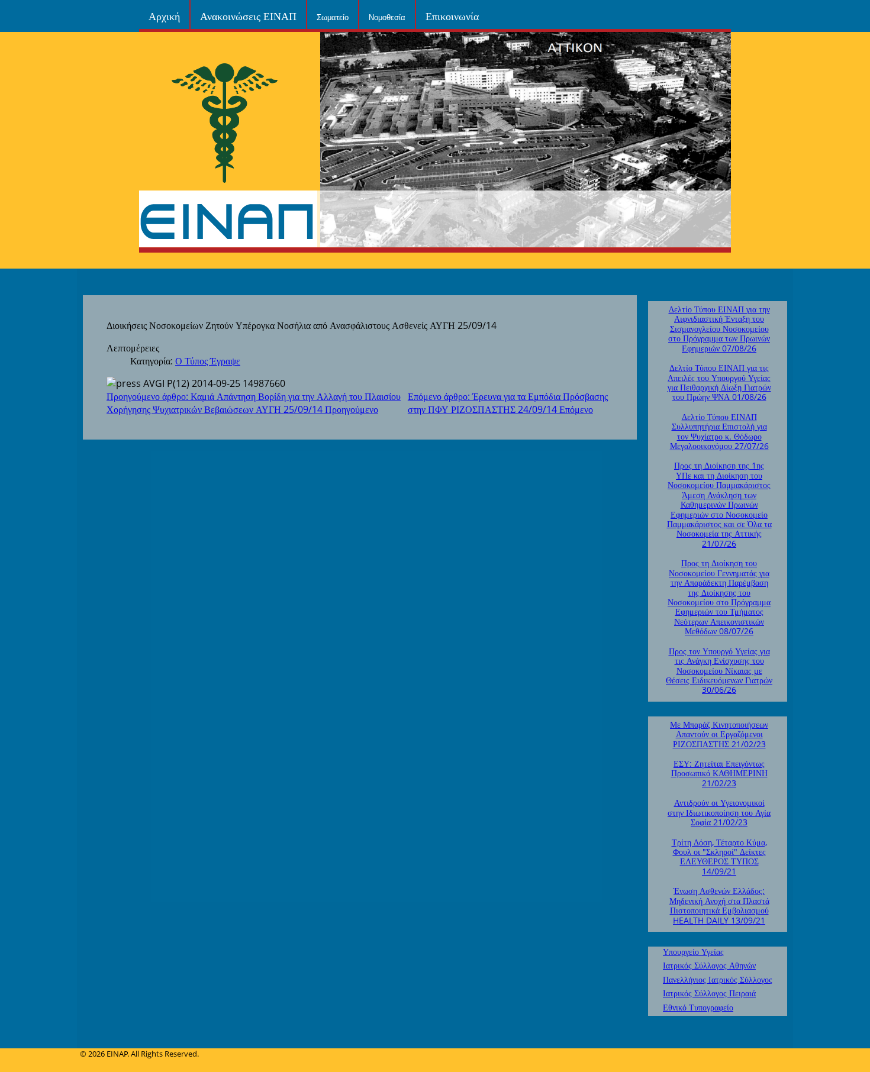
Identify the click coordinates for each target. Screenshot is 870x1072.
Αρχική (164, 15)
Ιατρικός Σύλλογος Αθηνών (709, 965)
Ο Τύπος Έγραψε (207, 360)
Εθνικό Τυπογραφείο (698, 1007)
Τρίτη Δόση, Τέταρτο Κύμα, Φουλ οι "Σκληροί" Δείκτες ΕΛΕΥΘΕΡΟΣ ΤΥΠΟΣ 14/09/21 (719, 857)
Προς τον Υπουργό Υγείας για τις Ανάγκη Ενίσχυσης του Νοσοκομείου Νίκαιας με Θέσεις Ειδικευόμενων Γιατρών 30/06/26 (719, 670)
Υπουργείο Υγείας (693, 951)
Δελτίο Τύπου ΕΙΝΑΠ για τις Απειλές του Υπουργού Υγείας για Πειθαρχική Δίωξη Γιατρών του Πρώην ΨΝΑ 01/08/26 (719, 382)
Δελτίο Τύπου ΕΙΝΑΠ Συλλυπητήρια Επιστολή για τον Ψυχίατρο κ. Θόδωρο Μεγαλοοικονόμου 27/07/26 (719, 431)
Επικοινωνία (452, 15)
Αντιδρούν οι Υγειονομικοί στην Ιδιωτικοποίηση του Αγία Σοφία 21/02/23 (719, 812)
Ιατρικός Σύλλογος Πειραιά (709, 993)
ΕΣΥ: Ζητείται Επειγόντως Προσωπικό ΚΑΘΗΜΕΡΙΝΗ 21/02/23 (719, 773)
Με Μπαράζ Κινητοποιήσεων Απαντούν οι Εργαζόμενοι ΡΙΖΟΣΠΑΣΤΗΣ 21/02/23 (719, 734)
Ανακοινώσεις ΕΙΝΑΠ (248, 15)
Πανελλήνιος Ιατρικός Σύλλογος (717, 979)
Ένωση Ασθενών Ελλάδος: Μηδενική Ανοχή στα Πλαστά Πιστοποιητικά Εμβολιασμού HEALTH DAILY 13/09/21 (719, 905)
